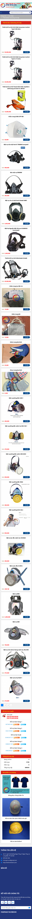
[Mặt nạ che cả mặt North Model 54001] (16, 212)
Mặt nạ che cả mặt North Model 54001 (16, 200)
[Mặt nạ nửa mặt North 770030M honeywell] (16, 156)
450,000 (7, 421)
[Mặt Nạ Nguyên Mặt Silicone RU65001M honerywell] (16, 241)
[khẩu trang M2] (16, 325)
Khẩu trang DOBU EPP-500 (16, 116)
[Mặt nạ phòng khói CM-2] (16, 521)
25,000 (6, 365)
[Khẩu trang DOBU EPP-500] (16, 128)
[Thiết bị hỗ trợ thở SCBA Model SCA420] (16, 269)
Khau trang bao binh (16, 370)
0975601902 (9, 724)
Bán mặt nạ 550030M (16, 172)
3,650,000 (7, 223)
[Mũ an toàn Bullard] (16, 830)
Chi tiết (26, 52)
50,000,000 (8, 52)
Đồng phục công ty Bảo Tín (16, 795)
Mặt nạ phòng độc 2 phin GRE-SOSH (16, 454)
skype (23, 724)
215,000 (7, 701)
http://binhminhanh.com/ (10, 862)
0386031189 (9, 744)
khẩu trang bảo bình (16, 342)
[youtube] (12, 902)
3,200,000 (7, 253)
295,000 (7, 195)
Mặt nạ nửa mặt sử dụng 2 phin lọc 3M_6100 (16, 650)
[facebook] (2, 902)
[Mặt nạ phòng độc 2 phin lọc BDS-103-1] (16, 437)
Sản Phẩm (11, 16)
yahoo (16, 724)
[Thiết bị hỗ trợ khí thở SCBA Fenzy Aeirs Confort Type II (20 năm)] (16, 40)
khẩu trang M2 (16, 314)
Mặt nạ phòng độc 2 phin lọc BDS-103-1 (16, 426)
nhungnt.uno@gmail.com (10, 860)
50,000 (6, 139)
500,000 (7, 167)
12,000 (6, 337)
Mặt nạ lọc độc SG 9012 (16, 566)
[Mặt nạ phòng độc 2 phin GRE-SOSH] (16, 465)
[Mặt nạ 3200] (16, 633)
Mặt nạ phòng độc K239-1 (16, 398)
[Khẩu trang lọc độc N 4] (16, 297)
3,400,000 (7, 617)
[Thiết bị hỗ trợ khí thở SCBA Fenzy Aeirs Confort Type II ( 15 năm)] (16, 70)
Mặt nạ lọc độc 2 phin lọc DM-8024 (16, 538)
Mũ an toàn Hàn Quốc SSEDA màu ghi (16, 818)
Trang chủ (3, 16)
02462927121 (9, 737)
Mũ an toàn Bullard (16, 841)
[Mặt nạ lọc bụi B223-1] (16, 689)
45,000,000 (8, 82)
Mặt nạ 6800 (16, 594)
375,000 (7, 673)
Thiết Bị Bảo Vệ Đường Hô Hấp (11, 18)
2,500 (6, 393)
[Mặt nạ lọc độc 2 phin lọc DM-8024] (16, 549)
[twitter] (5, 902)
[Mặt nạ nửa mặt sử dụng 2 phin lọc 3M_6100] (16, 661)
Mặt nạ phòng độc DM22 (16, 482)
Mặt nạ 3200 (16, 622)
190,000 (7, 645)
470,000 (7, 449)
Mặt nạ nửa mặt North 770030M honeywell (16, 144)
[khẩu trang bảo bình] (16, 353)
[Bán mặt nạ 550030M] (16, 184)
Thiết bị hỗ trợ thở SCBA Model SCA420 (16, 258)
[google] (9, 902)
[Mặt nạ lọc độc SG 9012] (16, 577)
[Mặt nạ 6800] (16, 605)
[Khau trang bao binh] (16, 381)
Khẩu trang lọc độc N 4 (16, 286)
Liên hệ (7, 589)
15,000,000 (8, 112)
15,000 (6, 309)
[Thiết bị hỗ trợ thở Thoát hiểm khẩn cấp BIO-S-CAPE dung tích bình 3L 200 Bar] (16, 100)
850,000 (7, 533)
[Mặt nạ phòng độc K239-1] (16, 409)
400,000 (7, 505)
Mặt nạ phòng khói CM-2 (16, 510)
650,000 (7, 477)
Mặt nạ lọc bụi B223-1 (16, 678)
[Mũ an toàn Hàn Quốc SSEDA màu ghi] (16, 807)
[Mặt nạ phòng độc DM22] (16, 493)
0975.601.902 (12, 716)
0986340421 (9, 750)
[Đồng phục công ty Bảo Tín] (16, 784)
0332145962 (9, 731)
